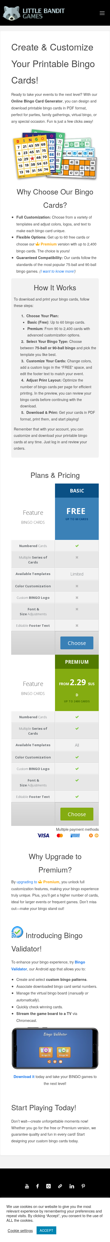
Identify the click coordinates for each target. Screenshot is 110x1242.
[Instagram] (48, 1186)
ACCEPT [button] (46, 1230)
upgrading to (38, 881)
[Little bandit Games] (34, 13)
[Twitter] (60, 1186)
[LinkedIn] (71, 1186)
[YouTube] (27, 1186)
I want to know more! (57, 271)
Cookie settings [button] (20, 1230)
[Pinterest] (83, 1186)
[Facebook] (37, 1186)
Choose (77, 642)
